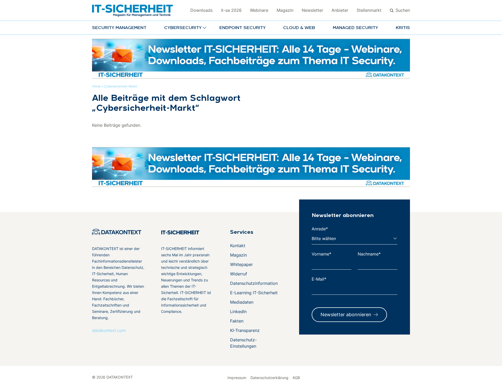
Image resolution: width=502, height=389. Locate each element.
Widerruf (238, 273)
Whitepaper (241, 264)
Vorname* (321, 254)
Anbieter (340, 10)
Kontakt (237, 245)
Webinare (259, 10)
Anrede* (320, 228)
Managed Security (355, 28)
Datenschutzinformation (254, 283)
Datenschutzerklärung (269, 377)
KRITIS (403, 28)
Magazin (285, 10)
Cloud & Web (299, 28)
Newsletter (312, 10)
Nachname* (369, 254)
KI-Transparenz (245, 330)
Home (96, 86)
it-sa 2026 (231, 10)
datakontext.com (109, 330)
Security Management (119, 28)
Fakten (236, 321)
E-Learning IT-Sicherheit (254, 292)
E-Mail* (319, 279)
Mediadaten (241, 302)
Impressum (236, 377)
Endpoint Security (242, 28)
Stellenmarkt (369, 10)
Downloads (201, 10)
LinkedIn (238, 311)
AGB (296, 377)
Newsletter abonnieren (346, 314)
